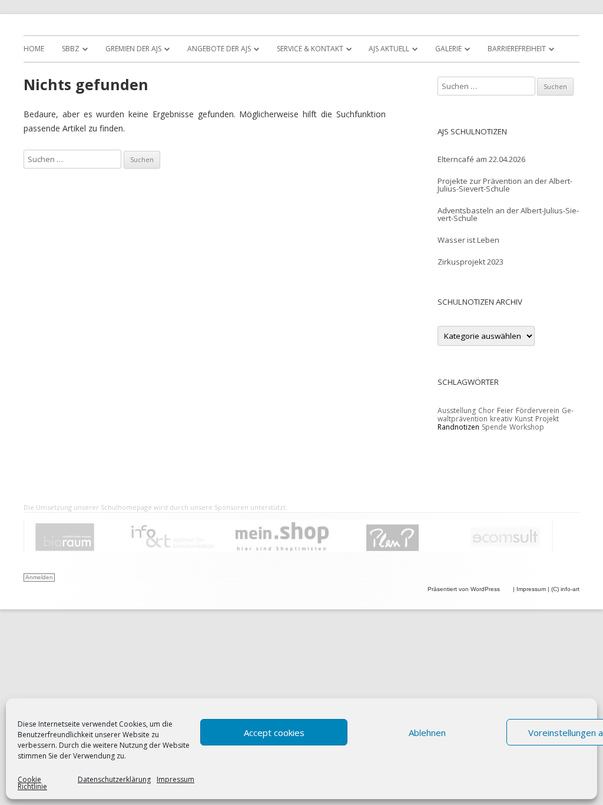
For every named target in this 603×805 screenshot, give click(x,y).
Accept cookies (274, 732)
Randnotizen (458, 427)
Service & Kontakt (310, 49)
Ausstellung (457, 410)
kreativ (501, 419)
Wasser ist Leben (468, 240)
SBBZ (70, 49)
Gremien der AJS (133, 49)
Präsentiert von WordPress (465, 589)
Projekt (547, 419)
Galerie (448, 49)
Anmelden (39, 577)
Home (34, 49)
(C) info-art (565, 589)
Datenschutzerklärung (114, 780)
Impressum (175, 780)
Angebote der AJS (219, 49)
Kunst (524, 419)
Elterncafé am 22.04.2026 (481, 159)
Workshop (526, 427)
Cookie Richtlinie (32, 783)
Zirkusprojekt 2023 (470, 261)
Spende (494, 427)
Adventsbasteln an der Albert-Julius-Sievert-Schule (508, 214)
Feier (505, 410)
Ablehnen (427, 732)
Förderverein (537, 410)
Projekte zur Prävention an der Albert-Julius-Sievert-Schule (505, 185)
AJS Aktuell (389, 49)
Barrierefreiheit (517, 49)
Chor (486, 410)
